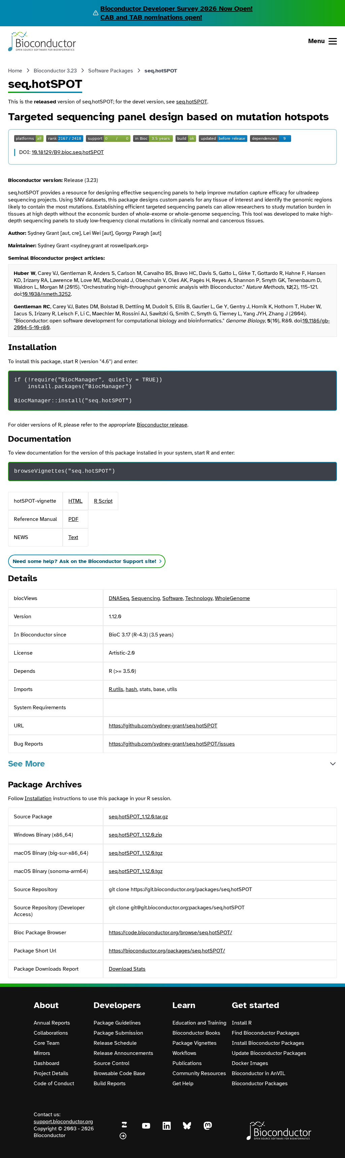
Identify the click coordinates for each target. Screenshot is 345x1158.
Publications (187, 1063)
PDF (73, 519)
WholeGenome (232, 598)
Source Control (111, 1063)
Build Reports (110, 1083)
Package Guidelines (117, 1023)
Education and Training (199, 1023)
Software (172, 598)
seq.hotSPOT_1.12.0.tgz (135, 853)
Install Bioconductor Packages (268, 1043)
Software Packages (110, 70)
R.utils (116, 689)
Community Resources (199, 1073)
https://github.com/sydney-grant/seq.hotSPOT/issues (172, 744)
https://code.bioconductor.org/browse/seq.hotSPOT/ (170, 932)
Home (15, 70)
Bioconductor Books (196, 1033)
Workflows (184, 1053)
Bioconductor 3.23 (55, 70)
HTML (75, 501)
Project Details (51, 1073)
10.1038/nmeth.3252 (46, 294)
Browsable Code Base (119, 1073)
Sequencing (145, 598)
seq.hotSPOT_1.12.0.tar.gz (138, 816)
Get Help (182, 1083)
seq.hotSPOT (191, 101)
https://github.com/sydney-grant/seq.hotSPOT (163, 725)
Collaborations (51, 1033)
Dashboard (46, 1063)
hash (131, 689)
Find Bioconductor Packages (266, 1033)
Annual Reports (52, 1023)
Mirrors (42, 1053)
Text (73, 537)
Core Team (46, 1043)
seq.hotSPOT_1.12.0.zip (135, 835)
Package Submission (118, 1033)
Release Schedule (115, 1043)
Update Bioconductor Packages (269, 1053)
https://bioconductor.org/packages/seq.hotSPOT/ (167, 950)
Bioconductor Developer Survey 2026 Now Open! (176, 8)
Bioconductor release (162, 424)
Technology (199, 598)
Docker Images (250, 1063)
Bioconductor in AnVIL (258, 1073)
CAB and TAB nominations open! (151, 17)
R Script (103, 501)
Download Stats (127, 969)
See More (26, 763)
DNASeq (119, 598)
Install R (242, 1023)
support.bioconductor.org (63, 1121)
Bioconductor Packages (260, 1083)
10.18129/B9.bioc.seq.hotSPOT (68, 152)
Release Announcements (123, 1053)
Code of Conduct (54, 1083)
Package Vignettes (194, 1043)
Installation (38, 798)
